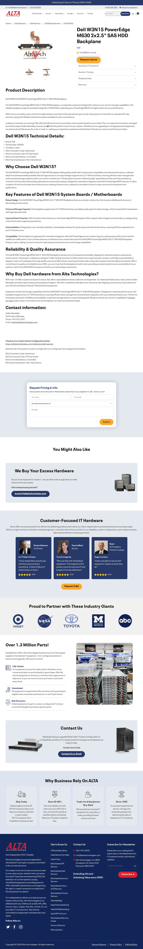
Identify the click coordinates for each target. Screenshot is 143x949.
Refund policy (57, 930)
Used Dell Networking (60, 909)
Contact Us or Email (71, 754)
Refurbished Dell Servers (58, 872)
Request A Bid (71, 586)
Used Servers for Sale (60, 855)
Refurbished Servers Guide (59, 919)
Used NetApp (56, 901)
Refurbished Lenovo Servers (59, 880)
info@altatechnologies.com (88, 855)
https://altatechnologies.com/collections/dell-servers (29, 344)
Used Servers (20, 24)
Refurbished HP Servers (57, 865)
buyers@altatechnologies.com (30, 494)
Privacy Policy (116, 945)
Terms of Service (58, 926)
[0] (136, 14)
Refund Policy (131, 945)
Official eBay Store (59, 851)
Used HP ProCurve (58, 914)
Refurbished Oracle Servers (59, 894)
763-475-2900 (83, 851)
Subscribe (127, 874)
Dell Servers (35, 24)
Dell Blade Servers (52, 24)
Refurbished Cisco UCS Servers (59, 887)
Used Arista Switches (60, 905)
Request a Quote (88, 60)
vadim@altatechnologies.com (24, 322)
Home (8, 24)
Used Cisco (55, 859)
